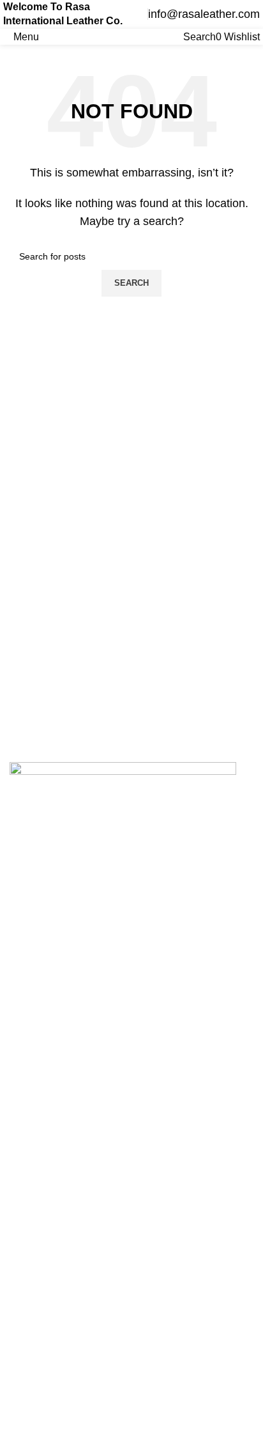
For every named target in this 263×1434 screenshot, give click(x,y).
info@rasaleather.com (204, 14)
